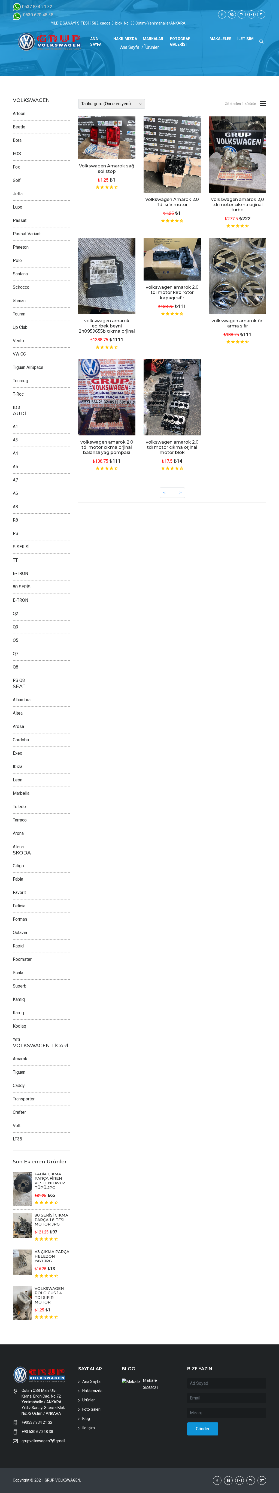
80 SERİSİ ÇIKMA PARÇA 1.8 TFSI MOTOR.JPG (51, 1220)
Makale (150, 1380)
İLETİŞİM (245, 39)
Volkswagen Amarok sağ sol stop (106, 168)
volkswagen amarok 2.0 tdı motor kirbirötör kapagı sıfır (172, 292)
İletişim (88, 1428)
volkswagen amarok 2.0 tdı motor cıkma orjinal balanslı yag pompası (106, 447)
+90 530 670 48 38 (37, 1431)
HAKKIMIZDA (125, 39)
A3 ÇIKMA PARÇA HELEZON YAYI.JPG (52, 1256)
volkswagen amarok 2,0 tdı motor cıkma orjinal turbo (237, 204)
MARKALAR (153, 39)
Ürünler (88, 1400)
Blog (86, 1418)
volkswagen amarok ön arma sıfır (237, 323)
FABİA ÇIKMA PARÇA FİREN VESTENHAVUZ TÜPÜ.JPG (50, 1181)
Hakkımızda (92, 1391)
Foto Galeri (91, 1409)
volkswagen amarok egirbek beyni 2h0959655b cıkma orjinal (107, 326)
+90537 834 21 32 (37, 1422)
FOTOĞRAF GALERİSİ (180, 42)
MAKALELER (221, 39)
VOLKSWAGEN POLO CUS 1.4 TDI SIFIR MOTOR (49, 1295)
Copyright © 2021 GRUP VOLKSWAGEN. (47, 1480)
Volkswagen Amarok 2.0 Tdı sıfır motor (172, 202)
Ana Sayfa (91, 1381)
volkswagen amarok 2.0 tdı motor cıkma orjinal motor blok (172, 447)
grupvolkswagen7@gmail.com (44, 1441)
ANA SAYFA (95, 42)
